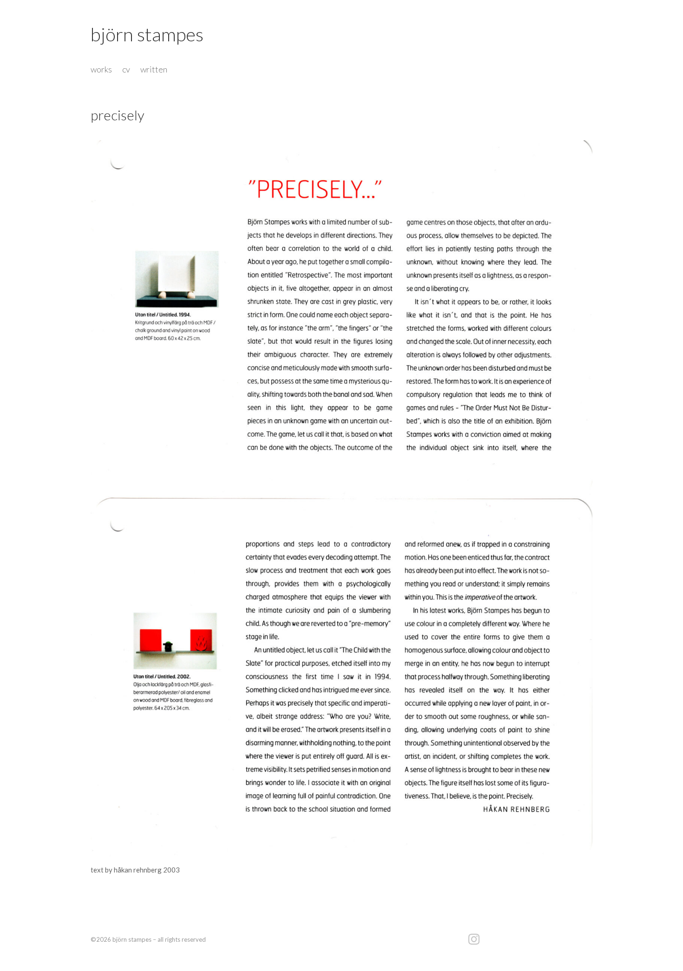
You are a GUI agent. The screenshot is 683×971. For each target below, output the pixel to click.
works (101, 70)
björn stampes (147, 34)
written (153, 70)
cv (126, 70)
